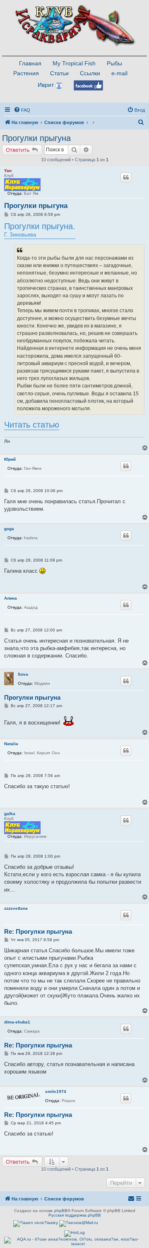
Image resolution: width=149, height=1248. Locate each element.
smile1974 (55, 1091)
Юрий (10, 459)
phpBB (60, 1210)
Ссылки (90, 73)
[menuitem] (22, 110)
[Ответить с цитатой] (125, 177)
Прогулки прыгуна (36, 138)
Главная (30, 63)
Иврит (46, 84)
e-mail (119, 73)
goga (9, 528)
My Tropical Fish (74, 63)
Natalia (11, 743)
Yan (8, 170)
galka (9, 813)
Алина (10, 598)
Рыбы (114, 63)
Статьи (59, 73)
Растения (26, 73)
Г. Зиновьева (39, 230)
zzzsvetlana (16, 908)
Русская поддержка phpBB (74, 1215)
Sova (23, 674)
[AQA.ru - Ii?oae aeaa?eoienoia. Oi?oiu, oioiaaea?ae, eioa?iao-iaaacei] (74, 1241)
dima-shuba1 (17, 1022)
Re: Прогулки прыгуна (38, 931)
